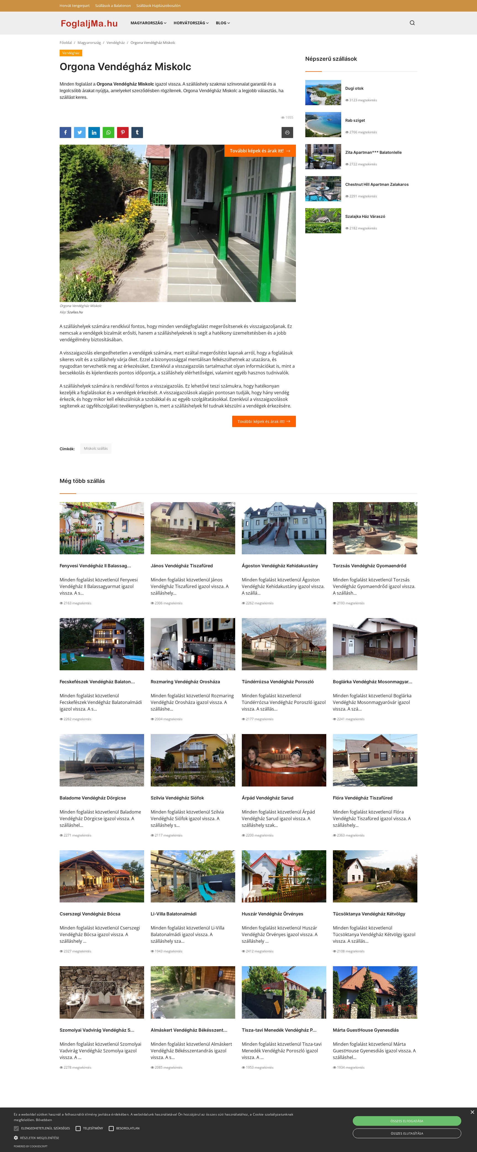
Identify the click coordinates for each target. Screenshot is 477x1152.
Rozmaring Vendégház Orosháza (185, 681)
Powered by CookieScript (30, 1146)
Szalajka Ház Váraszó (365, 216)
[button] (16, 1128)
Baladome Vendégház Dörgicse (93, 798)
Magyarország (89, 42)
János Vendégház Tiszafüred (182, 565)
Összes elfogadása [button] (407, 1121)
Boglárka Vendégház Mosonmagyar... (372, 681)
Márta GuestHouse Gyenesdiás (366, 1030)
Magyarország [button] (147, 22)
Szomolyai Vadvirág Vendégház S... (97, 1030)
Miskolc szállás (96, 448)
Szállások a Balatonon (113, 5)
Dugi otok (354, 88)
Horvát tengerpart (75, 5)
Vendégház (116, 42)
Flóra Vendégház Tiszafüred (363, 798)
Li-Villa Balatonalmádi (174, 914)
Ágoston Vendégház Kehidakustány (280, 565)
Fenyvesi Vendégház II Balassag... (95, 565)
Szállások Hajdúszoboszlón (158, 5)
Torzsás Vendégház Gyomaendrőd (369, 565)
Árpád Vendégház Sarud (267, 798)
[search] (412, 23)
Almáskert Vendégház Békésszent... (189, 1030)
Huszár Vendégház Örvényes (272, 914)
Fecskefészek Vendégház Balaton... (97, 681)
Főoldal (66, 42)
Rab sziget (355, 120)
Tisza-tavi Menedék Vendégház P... (279, 1030)
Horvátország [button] (189, 22)
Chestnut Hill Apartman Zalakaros (377, 184)
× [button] (472, 1112)
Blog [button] (221, 22)
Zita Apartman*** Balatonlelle (373, 152)
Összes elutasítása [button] (407, 1133)
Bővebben (44, 1119)
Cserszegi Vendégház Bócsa (90, 914)
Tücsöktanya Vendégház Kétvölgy (369, 914)
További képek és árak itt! (257, 151)
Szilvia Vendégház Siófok (177, 798)
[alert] (238, 1130)
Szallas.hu (75, 312)
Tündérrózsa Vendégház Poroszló (278, 681)
